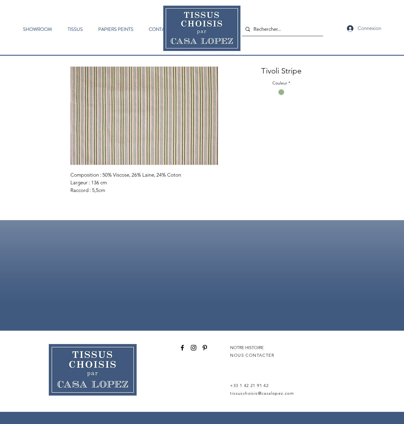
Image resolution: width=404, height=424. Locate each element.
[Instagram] (193, 347)
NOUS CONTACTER (252, 355)
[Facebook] (182, 347)
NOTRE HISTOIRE (247, 347)
